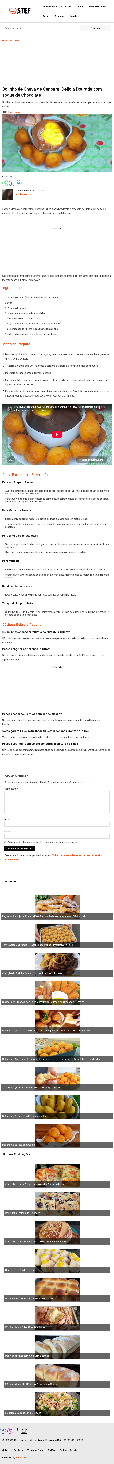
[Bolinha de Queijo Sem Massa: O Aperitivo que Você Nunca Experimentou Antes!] (57, 1022)
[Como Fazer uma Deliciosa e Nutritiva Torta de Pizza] (57, 1176)
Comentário (11, 788)
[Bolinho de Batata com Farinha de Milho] (57, 1107)
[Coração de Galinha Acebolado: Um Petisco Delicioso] (57, 965)
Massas (79, 6)
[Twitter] (18, 182)
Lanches (74, 16)
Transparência (35, 1450)
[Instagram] (9, 1430)
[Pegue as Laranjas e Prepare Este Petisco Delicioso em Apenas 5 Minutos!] (57, 907)
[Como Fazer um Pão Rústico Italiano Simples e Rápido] (57, 1233)
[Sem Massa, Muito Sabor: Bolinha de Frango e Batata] (57, 1079)
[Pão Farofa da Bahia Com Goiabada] (57, 1318)
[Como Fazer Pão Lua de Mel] (57, 1261)
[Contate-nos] (23, 1430)
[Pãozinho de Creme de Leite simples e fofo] (57, 1290)
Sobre (5, 1450)
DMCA (51, 1450)
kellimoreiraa (15, 112)
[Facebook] (11, 182)
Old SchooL (21, 1457)
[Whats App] (4, 182)
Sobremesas (49, 6)
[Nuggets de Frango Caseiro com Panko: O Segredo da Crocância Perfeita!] (57, 993)
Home (5, 40)
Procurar (95, 28)
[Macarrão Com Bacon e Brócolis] (57, 1404)
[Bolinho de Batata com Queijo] (57, 1136)
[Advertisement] (57, 64)
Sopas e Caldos (97, 6)
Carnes (46, 16)
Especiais (60, 16)
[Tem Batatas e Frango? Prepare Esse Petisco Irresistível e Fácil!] (57, 936)
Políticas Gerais (68, 1450)
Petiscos (14, 40)
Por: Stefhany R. (23, 194)
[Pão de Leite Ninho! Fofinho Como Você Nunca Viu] (57, 1376)
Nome (8, 819)
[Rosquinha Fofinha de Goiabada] (57, 1204)
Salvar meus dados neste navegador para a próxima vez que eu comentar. (43, 842)
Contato (18, 1450)
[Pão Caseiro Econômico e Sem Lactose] (57, 1347)
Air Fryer (66, 6)
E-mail (8, 831)
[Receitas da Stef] (19, 11)
